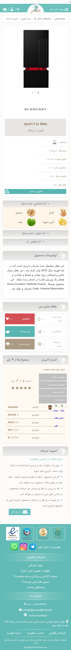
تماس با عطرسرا (35, 633)
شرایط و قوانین (57, 633)
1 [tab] (38, 93)
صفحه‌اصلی (59, 19)
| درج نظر (16, 512)
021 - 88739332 (37, 604)
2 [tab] (33, 93)
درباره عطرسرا (14, 633)
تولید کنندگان (35, 565)
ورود (61, 9)
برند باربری (26, 19)
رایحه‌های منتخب (35, 587)
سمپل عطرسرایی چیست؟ (35, 582)
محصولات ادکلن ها (42, 19)
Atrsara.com (42, 647)
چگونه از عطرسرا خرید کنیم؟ (35, 571)
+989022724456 (37, 616)
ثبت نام (53, 9)
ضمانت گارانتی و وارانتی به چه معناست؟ (35, 576)
